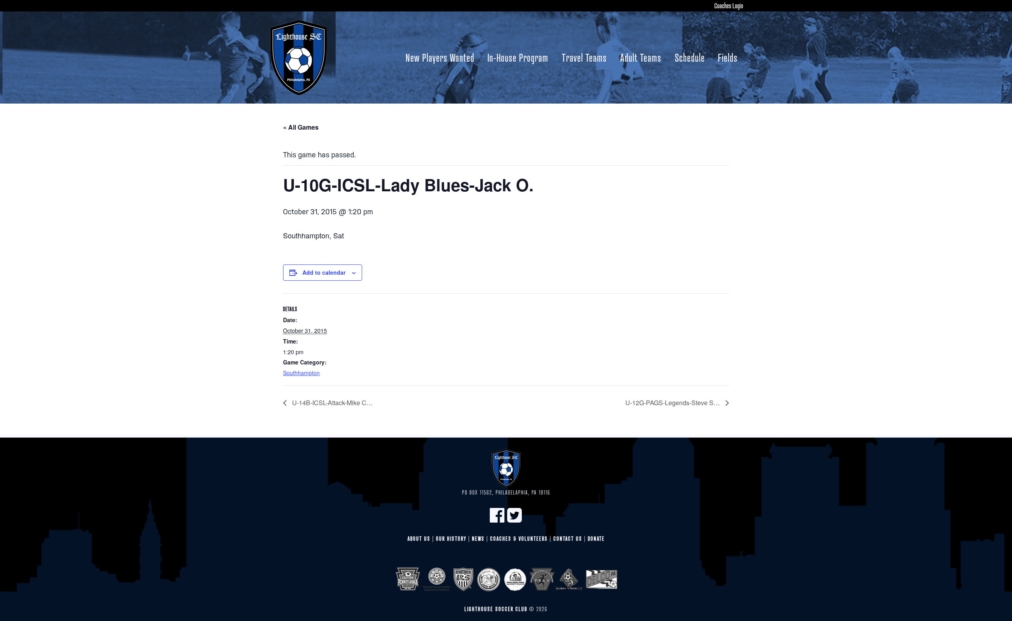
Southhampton (301, 373)
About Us (419, 538)
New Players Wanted (440, 57)
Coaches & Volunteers (519, 538)
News (478, 538)
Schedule (690, 57)
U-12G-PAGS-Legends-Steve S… (673, 402)
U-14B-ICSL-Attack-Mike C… (332, 402)
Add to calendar (324, 272)
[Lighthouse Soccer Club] (298, 57)
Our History (451, 538)
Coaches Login (728, 5)
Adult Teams (640, 57)
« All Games (301, 127)
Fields (728, 57)
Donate (596, 538)
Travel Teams (584, 57)
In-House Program (517, 57)
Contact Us (567, 538)
